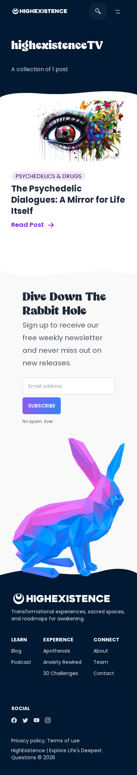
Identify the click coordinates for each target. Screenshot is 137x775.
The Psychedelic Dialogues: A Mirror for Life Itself (68, 200)
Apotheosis (56, 650)
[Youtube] (36, 720)
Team (100, 662)
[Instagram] (48, 720)
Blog (16, 650)
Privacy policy (28, 740)
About (100, 650)
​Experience (58, 639)
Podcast (21, 662)
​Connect (106, 639)
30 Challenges (60, 673)
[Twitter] (25, 720)
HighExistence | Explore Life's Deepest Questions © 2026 (56, 754)
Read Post (28, 224)
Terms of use (63, 740)
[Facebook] (14, 720)
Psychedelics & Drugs (48, 176)
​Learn (19, 639)
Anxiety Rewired (62, 662)
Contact (103, 673)
